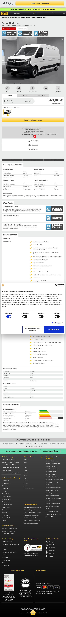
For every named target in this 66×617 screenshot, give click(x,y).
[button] (63, 14)
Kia (25, 478)
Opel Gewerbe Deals (30, 518)
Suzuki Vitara (6, 507)
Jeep (25, 470)
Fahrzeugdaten (33, 160)
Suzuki (26, 473)
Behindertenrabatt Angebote (11, 473)
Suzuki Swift (5, 510)
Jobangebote (6, 557)
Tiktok (51, 556)
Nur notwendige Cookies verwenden (32, 329)
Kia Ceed (4, 512)
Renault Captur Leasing (53, 466)
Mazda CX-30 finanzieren (53, 514)
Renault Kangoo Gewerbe (32, 510)
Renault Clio (5, 480)
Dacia (25, 467)
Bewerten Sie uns (7, 555)
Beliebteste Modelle (9, 478)
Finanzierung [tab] (41, 95)
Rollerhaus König (50, 451)
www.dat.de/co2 (58, 428)
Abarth (26, 486)
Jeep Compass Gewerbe (31, 515)
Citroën (26, 483)
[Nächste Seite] (3, 60)
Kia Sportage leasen (52, 511)
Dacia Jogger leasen (52, 493)
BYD (25, 475)
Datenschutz (6, 560)
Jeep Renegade (7, 504)
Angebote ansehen (49, 9)
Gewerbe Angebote (30, 504)
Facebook (52, 550)
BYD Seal (5, 515)
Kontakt (4, 547)
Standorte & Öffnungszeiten (10, 544)
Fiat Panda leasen (51, 485)
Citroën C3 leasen (51, 517)
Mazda (26, 481)
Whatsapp (52, 547)
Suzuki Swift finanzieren (53, 503)
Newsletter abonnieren (9, 552)
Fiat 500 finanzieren (52, 482)
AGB (3, 563)
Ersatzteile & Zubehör (8, 531)
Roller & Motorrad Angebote (10, 465)
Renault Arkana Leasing (53, 463)
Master (18, 17)
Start (3, 17)
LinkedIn (51, 545)
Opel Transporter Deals (31, 523)
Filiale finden (35, 145)
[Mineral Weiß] (7, 112)
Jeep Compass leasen (52, 495)
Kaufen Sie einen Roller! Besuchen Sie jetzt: (22, 451)
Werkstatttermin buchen (9, 528)
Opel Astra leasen (51, 471)
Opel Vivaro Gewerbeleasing (32, 507)
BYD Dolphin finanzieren (53, 506)
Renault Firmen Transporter (32, 520)
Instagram (52, 542)
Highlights (12, 160)
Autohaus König (7, 539)
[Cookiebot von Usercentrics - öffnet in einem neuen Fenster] (56, 285)
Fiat (25, 465)
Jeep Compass (6, 499)
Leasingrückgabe (7, 541)
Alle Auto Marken (29, 457)
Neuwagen (8, 17)
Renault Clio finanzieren (53, 461)
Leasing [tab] (9, 95)
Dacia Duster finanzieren (53, 487)
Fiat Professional (29, 489)
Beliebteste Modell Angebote (52, 457)
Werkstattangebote (8, 534)
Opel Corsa (5, 486)
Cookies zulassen (53, 329)
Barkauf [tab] (25, 95)
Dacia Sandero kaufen (52, 490)
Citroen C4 (5, 520)
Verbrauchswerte (54, 160)
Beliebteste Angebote (9, 457)
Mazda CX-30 (6, 518)
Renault (14, 17)
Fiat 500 (4, 491)
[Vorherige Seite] (62, 60)
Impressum (5, 565)
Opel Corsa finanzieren (52, 469)
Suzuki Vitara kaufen (52, 501)
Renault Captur (6, 483)
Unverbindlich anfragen (40, 3)
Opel (25, 462)
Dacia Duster (6, 494)
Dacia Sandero (6, 496)
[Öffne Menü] (33, 612)
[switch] (24, 316)
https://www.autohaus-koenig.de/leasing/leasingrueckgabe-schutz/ (23, 211)
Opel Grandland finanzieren (54, 477)
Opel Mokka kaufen (51, 474)
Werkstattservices (8, 526)
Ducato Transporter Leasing (32, 512)
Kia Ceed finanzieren (52, 509)
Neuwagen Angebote (8, 459)
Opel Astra (5, 488)
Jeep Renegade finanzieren (54, 498)
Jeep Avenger (6, 502)
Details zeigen (56, 323)
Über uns (5, 549)
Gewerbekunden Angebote (10, 467)
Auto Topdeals (6, 470)
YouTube (51, 553)
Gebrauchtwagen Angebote (10, 462)
